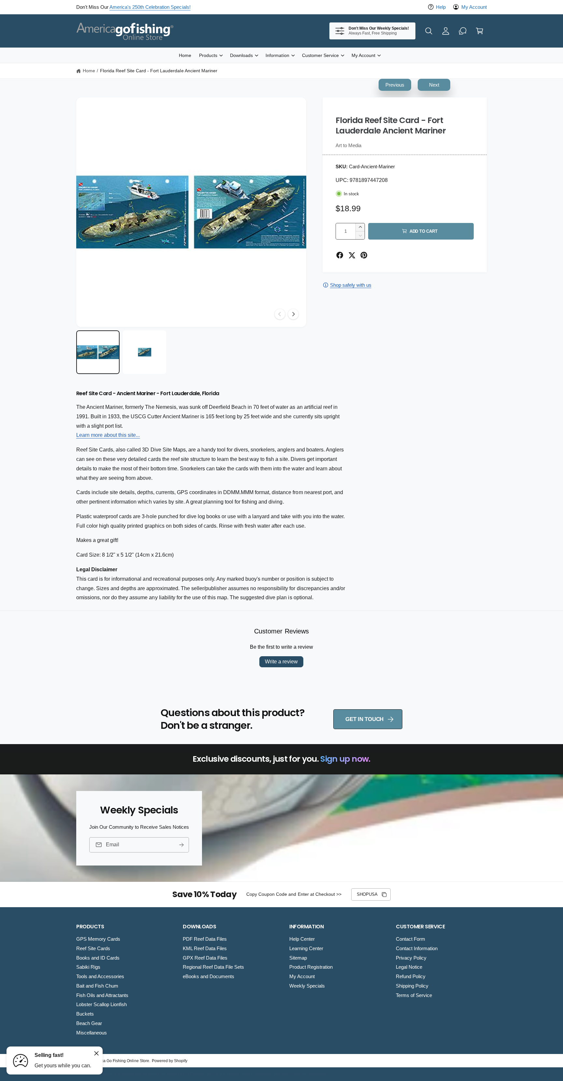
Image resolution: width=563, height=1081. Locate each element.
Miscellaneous (91, 1032)
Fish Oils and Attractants (102, 995)
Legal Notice (409, 967)
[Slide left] (280, 314)
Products (208, 55)
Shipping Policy (412, 986)
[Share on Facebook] (340, 255)
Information (277, 55)
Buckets (85, 1014)
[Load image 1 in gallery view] (98, 352)
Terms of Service (414, 995)
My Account (474, 7)
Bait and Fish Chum (97, 986)
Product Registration (311, 967)
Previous (394, 85)
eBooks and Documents (208, 976)
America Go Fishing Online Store (120, 1061)
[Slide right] (293, 314)
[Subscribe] (181, 844)
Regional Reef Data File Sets (213, 967)
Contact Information (417, 948)
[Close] (96, 1053)
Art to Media (348, 145)
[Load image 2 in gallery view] (144, 352)
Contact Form (410, 939)
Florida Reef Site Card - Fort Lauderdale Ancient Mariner (158, 70)
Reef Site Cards (93, 948)
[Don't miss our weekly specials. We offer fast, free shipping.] (462, 30)
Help (441, 7)
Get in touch (364, 719)
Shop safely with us (350, 285)
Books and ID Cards (98, 958)
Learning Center (306, 948)
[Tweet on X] (352, 255)
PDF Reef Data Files (205, 939)
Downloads (241, 55)
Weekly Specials (307, 986)
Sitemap (298, 958)
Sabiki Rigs (88, 967)
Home (89, 70)
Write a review (281, 661)
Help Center (302, 939)
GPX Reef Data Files (205, 958)
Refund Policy (411, 976)
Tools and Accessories (100, 976)
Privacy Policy (411, 958)
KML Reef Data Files (205, 948)
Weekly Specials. (188, 7)
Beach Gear (89, 1023)
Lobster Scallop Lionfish (101, 1004)
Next (434, 85)
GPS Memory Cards (98, 939)
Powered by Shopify (169, 1061)
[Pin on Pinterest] (364, 255)
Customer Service (320, 55)
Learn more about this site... (108, 435)
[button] (428, 30)
